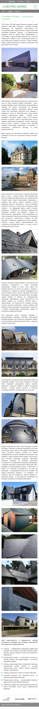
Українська (12, 1)
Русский (20, 1)
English (28, 1)
